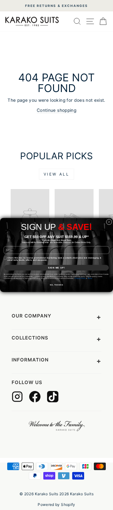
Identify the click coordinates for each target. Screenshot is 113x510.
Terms (90, 278)
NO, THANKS (56, 285)
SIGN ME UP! (56, 267)
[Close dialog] (108, 222)
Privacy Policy (80, 278)
